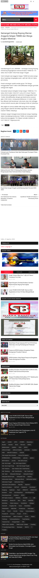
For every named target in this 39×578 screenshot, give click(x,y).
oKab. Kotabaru (14, 503)
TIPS (23, 522)
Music (24, 500)
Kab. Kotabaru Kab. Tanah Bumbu (20, 468)
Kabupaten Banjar (28, 474)
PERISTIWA (13, 508)
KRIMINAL (18, 498)
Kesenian (4, 492)
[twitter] (33, 1)
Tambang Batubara (15, 519)
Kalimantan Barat (19, 479)
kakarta (29, 476)
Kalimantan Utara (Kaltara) (9, 484)
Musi (19, 500)
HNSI (3, 452)
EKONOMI (26, 450)
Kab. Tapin (5, 474)
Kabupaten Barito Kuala (8, 476)
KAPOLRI (16, 487)
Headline (34, 450)
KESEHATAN (34, 490)
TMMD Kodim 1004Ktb (22, 524)
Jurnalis (14, 460)
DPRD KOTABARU (17, 450)
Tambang (4, 519)
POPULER (19, 272)
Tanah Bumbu (25, 519)
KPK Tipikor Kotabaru (7, 498)
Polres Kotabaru (30, 511)
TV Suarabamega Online (8, 527)
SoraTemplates (17, 564)
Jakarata (25, 458)
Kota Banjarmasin (6, 495)
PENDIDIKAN (5, 508)
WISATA (27, 527)
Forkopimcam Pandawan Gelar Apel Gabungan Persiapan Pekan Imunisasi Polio (19, 153)
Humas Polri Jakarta (23, 455)
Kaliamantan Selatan (7, 479)
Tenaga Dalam (16, 522)
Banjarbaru (30, 442)
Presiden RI (5, 514)
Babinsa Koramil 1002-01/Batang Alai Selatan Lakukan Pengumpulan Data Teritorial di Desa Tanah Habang (16, 171)
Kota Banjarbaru (18, 492)
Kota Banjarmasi (29, 492)
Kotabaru (16, 495)
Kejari (18, 490)
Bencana (23, 444)
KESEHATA (25, 490)
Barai (16, 444)
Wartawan (19, 527)
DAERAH (14, 447)
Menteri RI (12, 500)
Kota (10, 492)
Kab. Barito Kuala (22, 460)
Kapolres (27, 484)
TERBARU (7, 272)
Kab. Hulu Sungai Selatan (19, 463)
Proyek (19, 514)
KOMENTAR (32, 272)
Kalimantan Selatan (31, 479)
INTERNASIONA (6, 458)
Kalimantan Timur (19, 482)
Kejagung (4, 490)
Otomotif (4, 506)
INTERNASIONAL (16, 458)
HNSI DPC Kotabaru (12, 452)
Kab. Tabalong (6, 471)
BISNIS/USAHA (5, 447)
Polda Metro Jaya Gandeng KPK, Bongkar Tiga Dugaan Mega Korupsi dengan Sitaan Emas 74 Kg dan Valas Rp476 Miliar (23, 555)
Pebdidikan (27, 506)
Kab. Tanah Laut (28, 471)
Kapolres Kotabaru (7, 487)
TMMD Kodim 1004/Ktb (8, 524)
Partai (20, 506)
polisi (3, 511)
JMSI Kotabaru (5, 460)
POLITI (9, 511)
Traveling (33, 524)
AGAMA (10, 442)
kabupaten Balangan (15, 474)
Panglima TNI (12, 506)
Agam (3, 442)
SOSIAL (26, 516)
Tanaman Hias (5, 522)
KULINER (25, 498)
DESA (20, 447)
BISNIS (29, 444)
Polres (21, 511)
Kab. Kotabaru (5, 468)
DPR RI (25, 447)
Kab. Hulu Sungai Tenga (8, 466)
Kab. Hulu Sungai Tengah (23, 466)
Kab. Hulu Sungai (6, 463)
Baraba (4, 444)
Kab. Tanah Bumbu (17, 471)
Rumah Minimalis (6, 516)
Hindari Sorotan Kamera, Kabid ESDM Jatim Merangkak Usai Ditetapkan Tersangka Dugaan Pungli (22, 546)
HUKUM (22, 452)
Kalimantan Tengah (7, 482)
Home (2, 27)
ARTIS (15, 442)
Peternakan (31, 508)
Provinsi (12, 514)
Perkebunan (22, 508)
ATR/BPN (22, 442)
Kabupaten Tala (21, 476)
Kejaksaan (12, 490)
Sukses (33, 516)
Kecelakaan (32, 487)
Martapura (5, 500)
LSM (34, 498)
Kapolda (20, 484)
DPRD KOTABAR (6, 450)
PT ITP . (25, 514)
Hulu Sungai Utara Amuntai (9, 455)
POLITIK (15, 511)
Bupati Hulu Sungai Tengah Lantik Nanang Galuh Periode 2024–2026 (19, 188)
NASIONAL (4, 503)
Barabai (8, 27)
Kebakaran (24, 487)
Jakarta (32, 458)
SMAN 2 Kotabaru (17, 516)
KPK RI (22, 495)
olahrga (31, 503)
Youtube (4, 530)
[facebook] (31, 1)
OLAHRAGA (24, 503)
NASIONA (30, 500)
